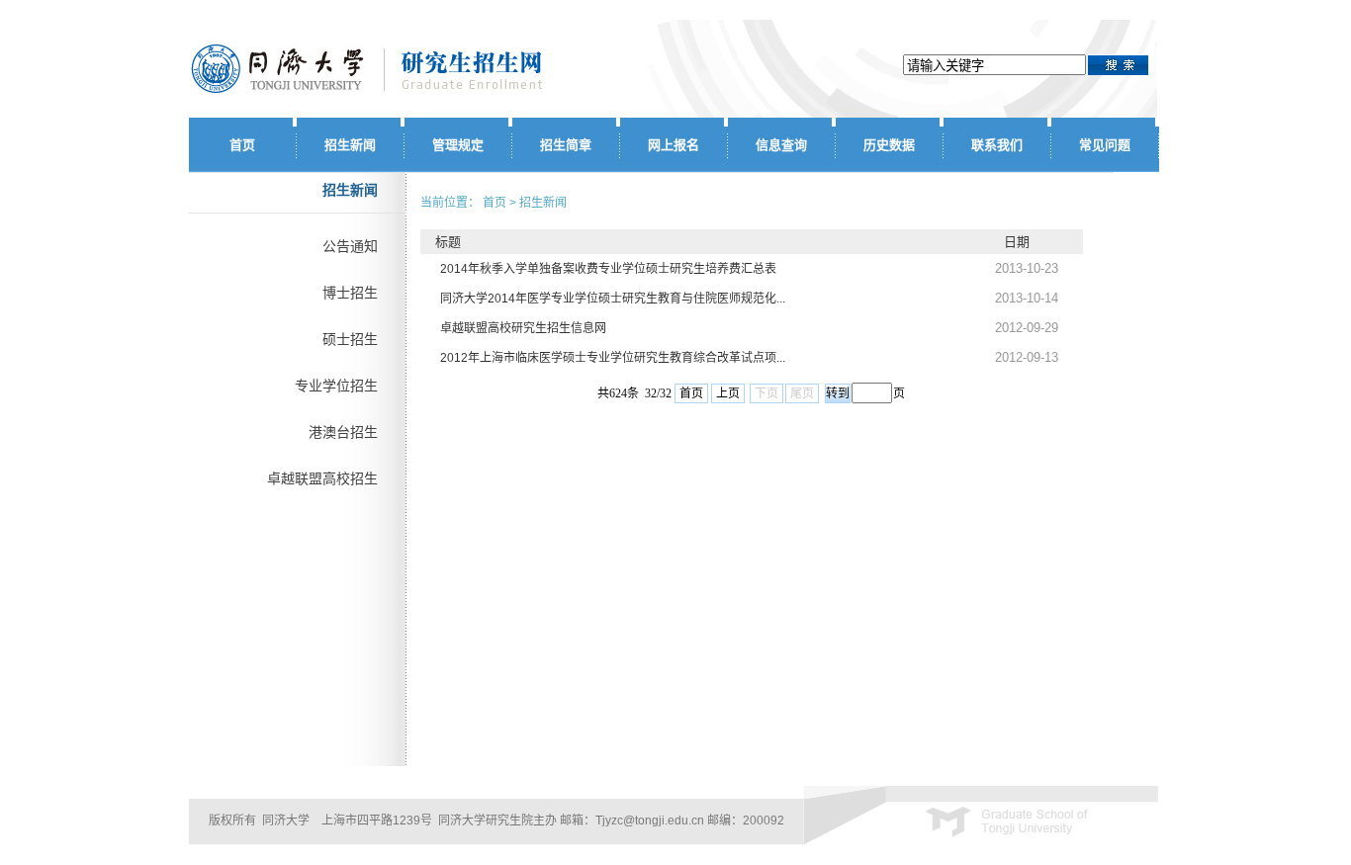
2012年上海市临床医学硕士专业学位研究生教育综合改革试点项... (612, 358)
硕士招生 (350, 339)
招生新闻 (350, 144)
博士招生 (350, 293)
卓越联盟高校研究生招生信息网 (523, 328)
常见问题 (1104, 144)
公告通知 (350, 246)
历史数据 (889, 144)
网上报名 (673, 144)
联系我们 (997, 144)
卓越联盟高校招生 (322, 478)
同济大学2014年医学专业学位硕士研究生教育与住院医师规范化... (612, 298)
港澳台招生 (343, 432)
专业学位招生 (336, 385)
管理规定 (458, 144)
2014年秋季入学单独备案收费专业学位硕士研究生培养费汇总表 (608, 269)
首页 (242, 144)
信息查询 (781, 144)
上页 (728, 393)
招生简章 (565, 144)
